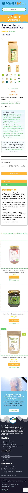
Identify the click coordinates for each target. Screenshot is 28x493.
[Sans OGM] (2, 82)
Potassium (11, 121)
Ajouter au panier (14, 173)
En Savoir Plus (14, 410)
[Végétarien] (19, 82)
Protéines (17, 121)
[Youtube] (3, 490)
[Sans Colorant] (14, 75)
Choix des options (14, 364)
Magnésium (6, 119)
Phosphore (5, 121)
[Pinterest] (5, 490)
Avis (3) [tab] (7, 184)
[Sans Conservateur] (19, 75)
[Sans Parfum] (6, 82)
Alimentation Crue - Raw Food (10, 126)
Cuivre (15, 116)
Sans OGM (13, 133)
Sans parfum (20, 133)
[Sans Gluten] (6, 78)
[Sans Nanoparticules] (19, 78)
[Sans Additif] (10, 75)
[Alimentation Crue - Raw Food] (6, 75)
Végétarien (9, 137)
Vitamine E (5, 123)
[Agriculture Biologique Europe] (2, 75)
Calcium (11, 116)
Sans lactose (11, 131)
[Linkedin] (7, 490)
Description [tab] (7, 181)
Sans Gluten (14, 130)
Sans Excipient (6, 130)
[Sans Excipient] (2, 78)
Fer (6, 117)
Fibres (9, 117)
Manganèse (12, 119)
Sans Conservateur (19, 128)
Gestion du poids (16, 117)
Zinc (16, 123)
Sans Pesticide (6, 135)
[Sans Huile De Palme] (10, 78)
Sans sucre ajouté (15, 135)
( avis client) (12, 31)
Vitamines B (12, 123)
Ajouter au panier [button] (14, 277)
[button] (8, 17)
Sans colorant (10, 128)
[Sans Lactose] (14, 78)
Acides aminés (12, 114)
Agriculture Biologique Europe (15, 125)
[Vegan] (14, 82)
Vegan (4, 137)
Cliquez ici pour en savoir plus (14, 149)
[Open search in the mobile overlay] (14, 9)
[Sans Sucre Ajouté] (10, 82)
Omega (17, 119)
